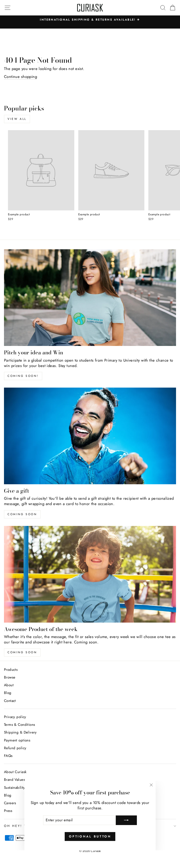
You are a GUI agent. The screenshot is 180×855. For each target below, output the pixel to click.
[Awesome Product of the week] (90, 574)
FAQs (8, 755)
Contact (10, 700)
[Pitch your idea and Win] (90, 297)
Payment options (17, 740)
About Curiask (15, 771)
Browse (9, 677)
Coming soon (22, 514)
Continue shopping (20, 76)
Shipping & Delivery (20, 732)
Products (11, 669)
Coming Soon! (23, 376)
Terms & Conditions (19, 724)
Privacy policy (15, 716)
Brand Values (14, 779)
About (9, 685)
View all (17, 119)
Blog (7, 692)
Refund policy (15, 748)
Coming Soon (22, 652)
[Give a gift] (90, 436)
